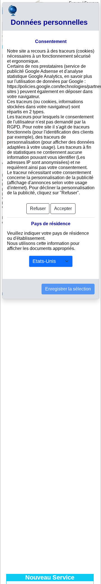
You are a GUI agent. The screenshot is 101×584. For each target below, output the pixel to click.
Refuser (38, 208)
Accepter (63, 208)
